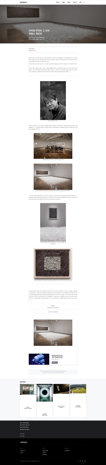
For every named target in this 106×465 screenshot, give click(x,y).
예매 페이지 (53, 305)
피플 (57, 312)
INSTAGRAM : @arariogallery (53, 307)
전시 (51, 312)
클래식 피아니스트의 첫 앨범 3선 (61, 407)
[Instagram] (82, 461)
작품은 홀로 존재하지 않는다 (44, 414)
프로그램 (54, 312)
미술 (49, 312)
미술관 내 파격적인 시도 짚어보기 (28, 408)
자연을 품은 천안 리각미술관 (78, 406)
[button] (84, 2)
